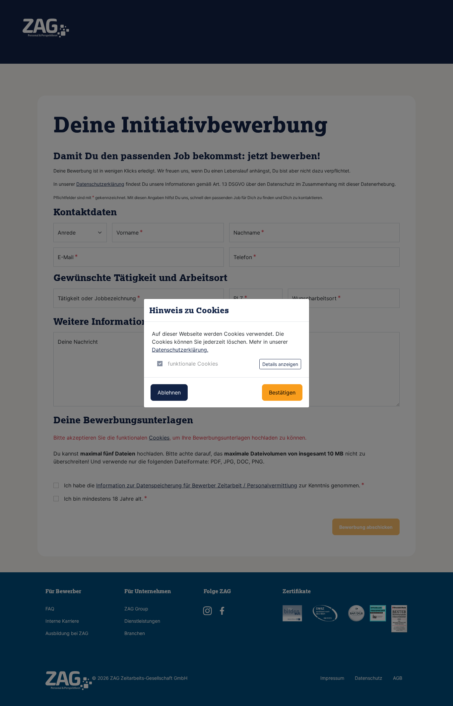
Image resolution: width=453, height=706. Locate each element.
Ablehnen (169, 392)
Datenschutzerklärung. (180, 349)
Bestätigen (282, 392)
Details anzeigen (280, 364)
